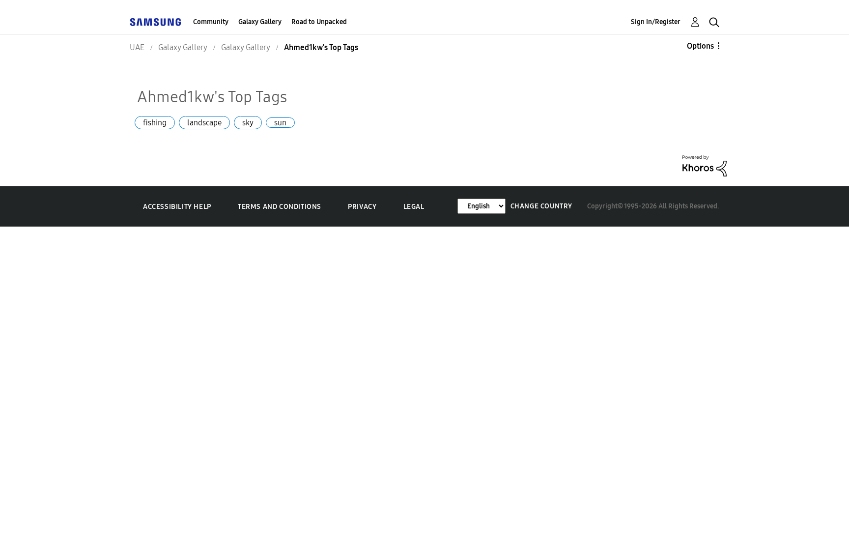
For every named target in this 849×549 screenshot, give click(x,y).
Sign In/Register (655, 22)
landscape (204, 122)
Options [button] (700, 46)
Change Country (541, 206)
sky (248, 122)
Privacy (362, 206)
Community (210, 22)
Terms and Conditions (279, 206)
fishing (155, 122)
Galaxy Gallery (260, 22)
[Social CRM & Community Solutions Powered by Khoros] (704, 165)
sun (280, 122)
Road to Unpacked (319, 22)
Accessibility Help (177, 206)
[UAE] (155, 22)
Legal (413, 206)
